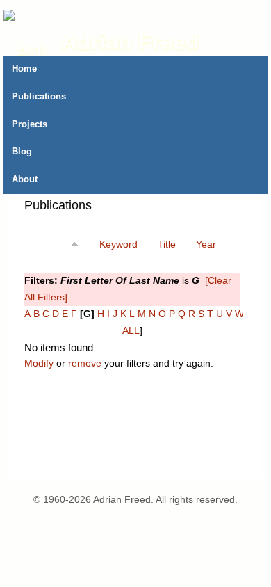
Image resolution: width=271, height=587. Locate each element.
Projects (29, 124)
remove (84, 363)
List (136, 210)
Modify (39, 363)
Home (24, 69)
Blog (22, 151)
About (25, 179)
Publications (39, 97)
